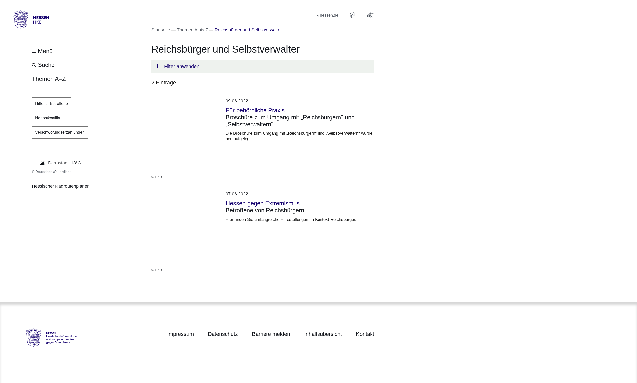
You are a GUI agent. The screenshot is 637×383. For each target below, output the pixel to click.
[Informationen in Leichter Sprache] (352, 15)
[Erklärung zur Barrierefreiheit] (370, 15)
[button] (262, 66)
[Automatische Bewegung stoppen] (34, 162)
